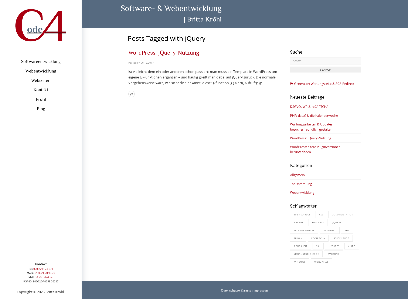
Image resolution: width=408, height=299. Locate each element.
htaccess (318, 222)
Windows (300, 261)
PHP (347, 230)
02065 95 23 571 (43, 269)
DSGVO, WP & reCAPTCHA (309, 106)
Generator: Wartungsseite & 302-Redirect (323, 83)
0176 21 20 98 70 (45, 273)
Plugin (298, 238)
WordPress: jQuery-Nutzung (163, 52)
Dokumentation (342, 214)
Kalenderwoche (304, 230)
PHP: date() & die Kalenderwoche (314, 115)
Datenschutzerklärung (236, 290)
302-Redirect (302, 214)
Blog (41, 108)
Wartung (334, 253)
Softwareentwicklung (41, 61)
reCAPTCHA (318, 238)
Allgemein (297, 175)
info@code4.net (44, 277)
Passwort (329, 230)
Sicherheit (300, 246)
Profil (41, 99)
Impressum (261, 290)
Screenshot (341, 238)
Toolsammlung (301, 184)
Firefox (298, 222)
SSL (318, 246)
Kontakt (41, 89)
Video (352, 246)
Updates (334, 246)
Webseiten (40, 80)
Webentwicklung (41, 71)
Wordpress (321, 261)
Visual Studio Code (306, 253)
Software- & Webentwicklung (171, 8)
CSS (321, 214)
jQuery (337, 222)
